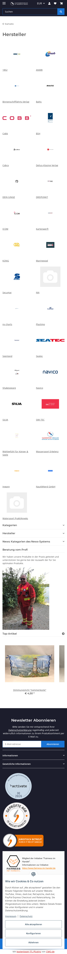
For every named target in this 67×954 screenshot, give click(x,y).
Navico (39, 387)
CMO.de (50, 951)
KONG (5, 260)
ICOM (5, 228)
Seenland (7, 356)
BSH (38, 133)
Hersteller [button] (8, 533)
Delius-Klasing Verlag (47, 165)
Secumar (7, 292)
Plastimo (40, 324)
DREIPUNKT (42, 197)
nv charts (7, 324)
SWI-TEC (40, 419)
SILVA (5, 419)
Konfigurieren (33, 933)
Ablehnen (33, 942)
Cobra (5, 165)
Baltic (39, 101)
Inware (6, 486)
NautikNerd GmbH (45, 486)
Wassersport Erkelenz (47, 451)
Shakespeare (9, 387)
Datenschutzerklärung (20, 730)
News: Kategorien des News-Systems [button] (26, 541)
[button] (49, 3)
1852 (4, 69)
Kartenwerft (42, 228)
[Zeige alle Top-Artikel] (63, 633)
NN (37, 292)
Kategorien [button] (9, 525)
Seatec (39, 356)
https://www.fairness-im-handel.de (38, 868)
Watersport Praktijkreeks (15, 518)
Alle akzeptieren (33, 924)
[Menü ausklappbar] (4, 2)
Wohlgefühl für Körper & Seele (15, 453)
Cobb (5, 133)
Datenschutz (26, 916)
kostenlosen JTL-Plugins (29, 951)
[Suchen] (61, 11)
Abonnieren (53, 744)
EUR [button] (39, 3)
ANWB (39, 69)
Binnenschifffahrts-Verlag (15, 101)
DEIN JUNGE (8, 197)
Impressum (10, 916)
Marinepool (42, 260)
